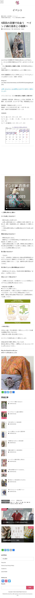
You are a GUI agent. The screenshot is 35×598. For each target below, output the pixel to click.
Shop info (3, 562)
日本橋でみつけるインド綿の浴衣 (15, 440)
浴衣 (21, 503)
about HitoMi (4, 571)
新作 (18, 503)
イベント (13, 500)
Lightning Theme (18, 593)
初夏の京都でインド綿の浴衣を (15, 450)
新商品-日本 (19, 500)
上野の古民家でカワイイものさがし (16, 469)
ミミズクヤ (19, 105)
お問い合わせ (6, 346)
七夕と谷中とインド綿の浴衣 (14, 422)
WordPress (10, 593)
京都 (29, 502)
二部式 (24, 502)
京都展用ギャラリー (10, 74)
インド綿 (19, 502)
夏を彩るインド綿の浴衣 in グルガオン (17, 479)
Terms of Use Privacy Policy (7, 565)
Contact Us (3, 568)
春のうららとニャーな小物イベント (16, 489)
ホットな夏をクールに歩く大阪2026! (16, 431)
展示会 (13, 503)
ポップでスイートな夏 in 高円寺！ (16, 411)
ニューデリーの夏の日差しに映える (16, 459)
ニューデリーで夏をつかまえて (15, 401)
